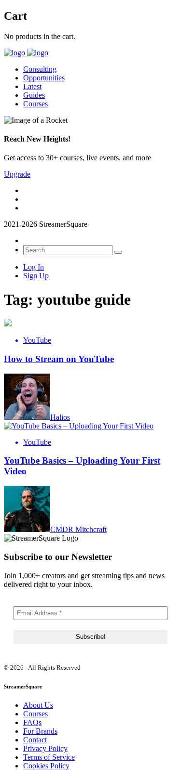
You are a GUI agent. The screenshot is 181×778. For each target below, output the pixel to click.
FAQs (32, 722)
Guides (34, 95)
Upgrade (17, 174)
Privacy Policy (45, 748)
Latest (32, 86)
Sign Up (36, 276)
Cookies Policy (46, 766)
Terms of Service (49, 757)
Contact (35, 740)
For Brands (40, 731)
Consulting (39, 69)
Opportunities (44, 78)
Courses (35, 104)
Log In (33, 267)
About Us (38, 705)
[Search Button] (118, 252)
